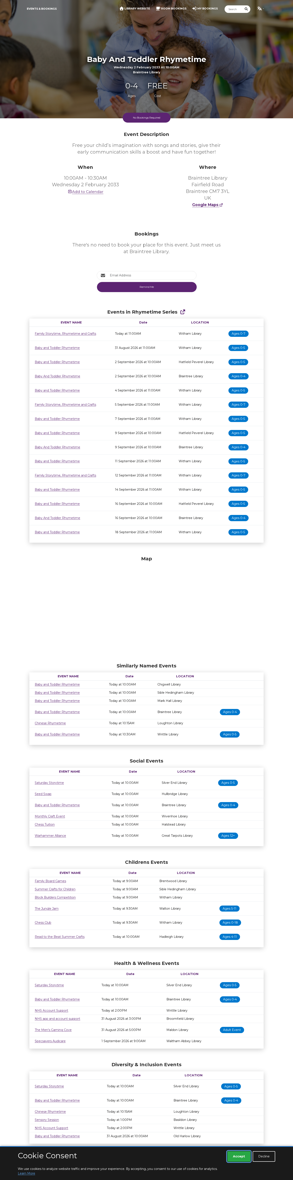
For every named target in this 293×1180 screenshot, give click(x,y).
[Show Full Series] (183, 312)
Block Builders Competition (55, 897)
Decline (264, 1156)
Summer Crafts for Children (55, 889)
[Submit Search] (246, 9)
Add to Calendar (87, 191)
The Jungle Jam (47, 908)
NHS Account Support (51, 1010)
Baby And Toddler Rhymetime (57, 376)
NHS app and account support (57, 1019)
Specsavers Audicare (50, 1041)
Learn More (26, 1173)
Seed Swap (43, 794)
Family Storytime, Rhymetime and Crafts (65, 334)
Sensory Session (47, 1120)
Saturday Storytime (49, 783)
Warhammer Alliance (50, 836)
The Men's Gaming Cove (53, 1030)
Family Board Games (50, 881)
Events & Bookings (42, 8)
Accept (239, 1156)
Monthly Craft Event (50, 816)
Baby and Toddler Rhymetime (57, 348)
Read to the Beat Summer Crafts (60, 937)
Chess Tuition (45, 824)
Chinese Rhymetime (50, 723)
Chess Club (43, 922)
